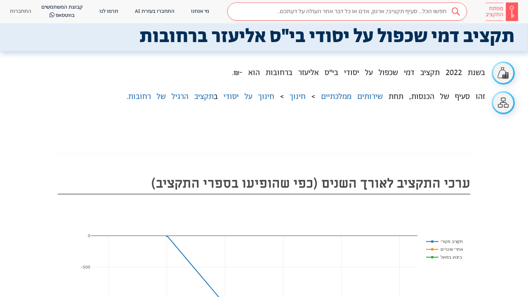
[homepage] (501, 11)
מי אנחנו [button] (200, 11)
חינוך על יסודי (249, 97)
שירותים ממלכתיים (352, 97)
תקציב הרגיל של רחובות (171, 97)
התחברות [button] (20, 11)
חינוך (298, 97)
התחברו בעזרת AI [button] (154, 11)
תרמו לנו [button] (108, 11)
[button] (347, 11)
